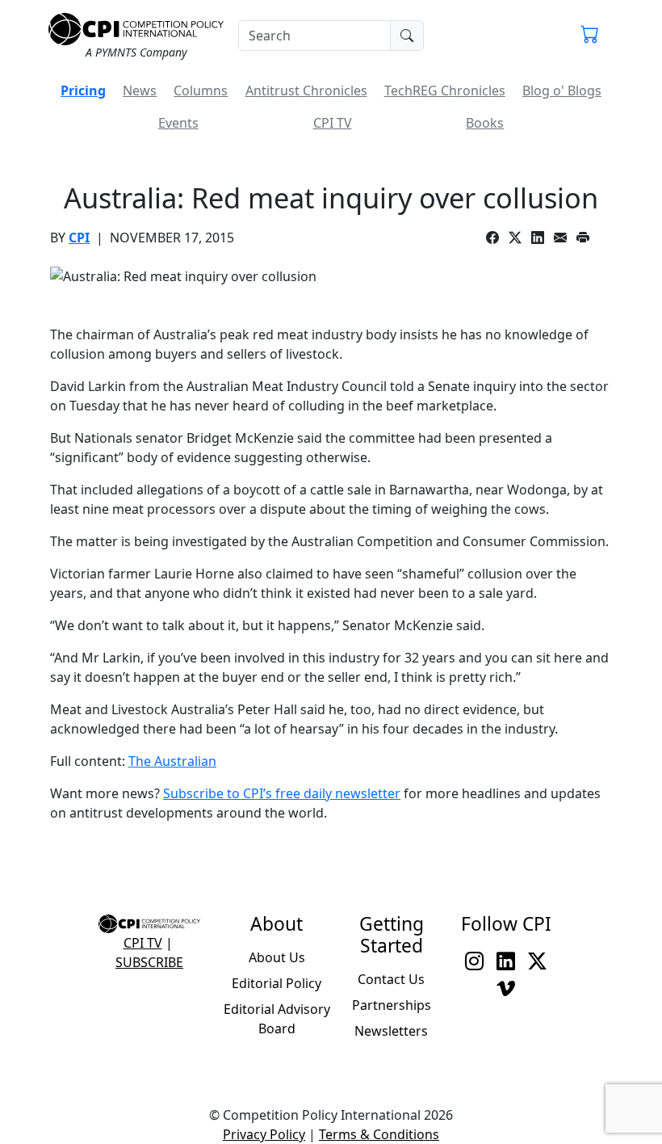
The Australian (172, 761)
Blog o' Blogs (561, 90)
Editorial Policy (276, 983)
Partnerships (391, 1005)
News (140, 90)
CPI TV (332, 123)
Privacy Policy (264, 1134)
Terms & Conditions (379, 1134)
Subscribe (149, 962)
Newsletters (391, 1031)
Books (485, 123)
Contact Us (391, 979)
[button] (589, 35)
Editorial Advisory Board (277, 1018)
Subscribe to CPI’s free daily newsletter (281, 793)
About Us (277, 957)
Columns (201, 90)
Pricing (83, 90)
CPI (79, 237)
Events (178, 123)
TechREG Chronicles (444, 90)
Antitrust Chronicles (306, 90)
